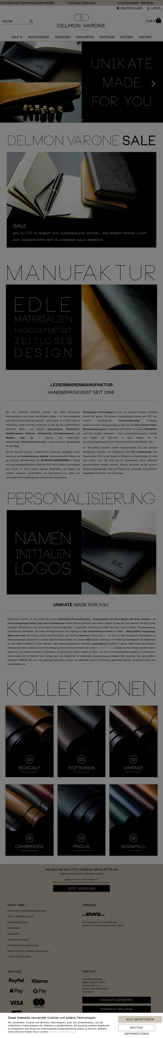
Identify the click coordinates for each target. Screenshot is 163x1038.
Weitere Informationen (136, 1028)
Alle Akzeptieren (140, 1019)
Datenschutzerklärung (61, 1031)
